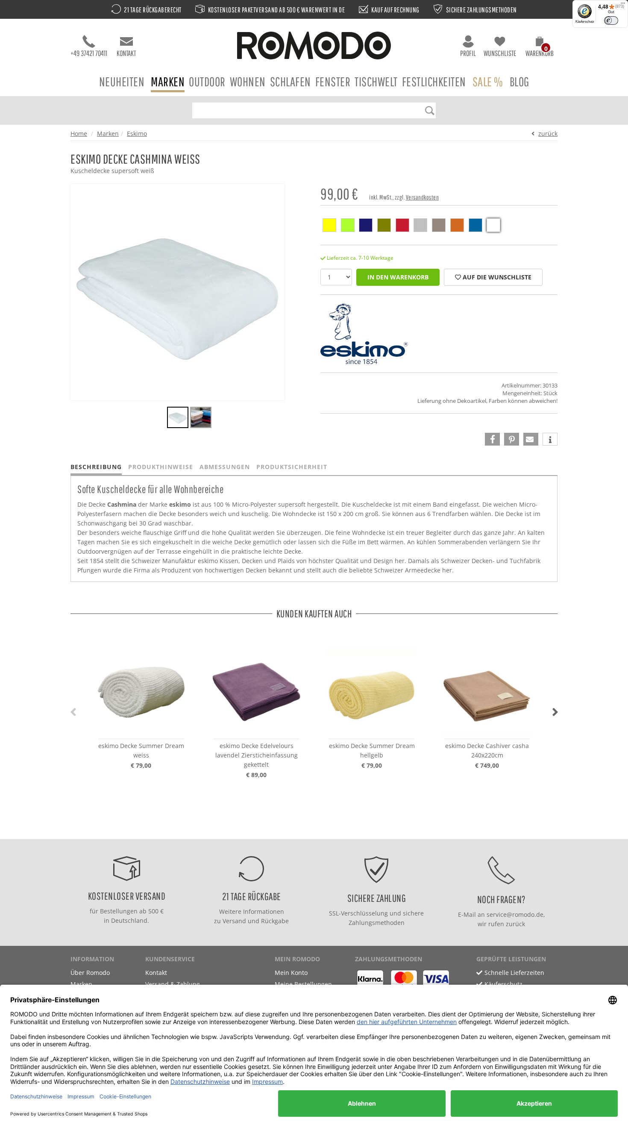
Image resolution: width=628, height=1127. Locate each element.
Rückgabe (275, 921)
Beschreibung (96, 467)
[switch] (611, 20)
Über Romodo (90, 973)
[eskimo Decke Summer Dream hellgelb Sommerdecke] (371, 692)
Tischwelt (376, 81)
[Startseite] (314, 47)
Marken (168, 81)
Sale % (487, 81)
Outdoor (207, 81)
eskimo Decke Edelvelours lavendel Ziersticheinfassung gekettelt (256, 755)
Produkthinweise (160, 467)
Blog (519, 81)
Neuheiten (122, 81)
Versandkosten (422, 197)
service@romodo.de (515, 914)
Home (78, 133)
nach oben (311, 830)
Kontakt (126, 53)
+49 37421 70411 (88, 53)
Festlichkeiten (434, 81)
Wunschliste (500, 53)
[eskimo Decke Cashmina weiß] (177, 419)
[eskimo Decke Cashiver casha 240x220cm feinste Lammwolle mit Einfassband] (487, 692)
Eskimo (137, 133)
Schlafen (290, 81)
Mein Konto (291, 973)
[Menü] (623, 5)
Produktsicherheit (291, 467)
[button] (539, 48)
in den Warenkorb (397, 277)
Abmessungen (225, 467)
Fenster (333, 81)
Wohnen (248, 81)
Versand (234, 921)
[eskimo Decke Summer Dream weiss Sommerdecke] (141, 692)
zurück (548, 133)
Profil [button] (468, 53)
